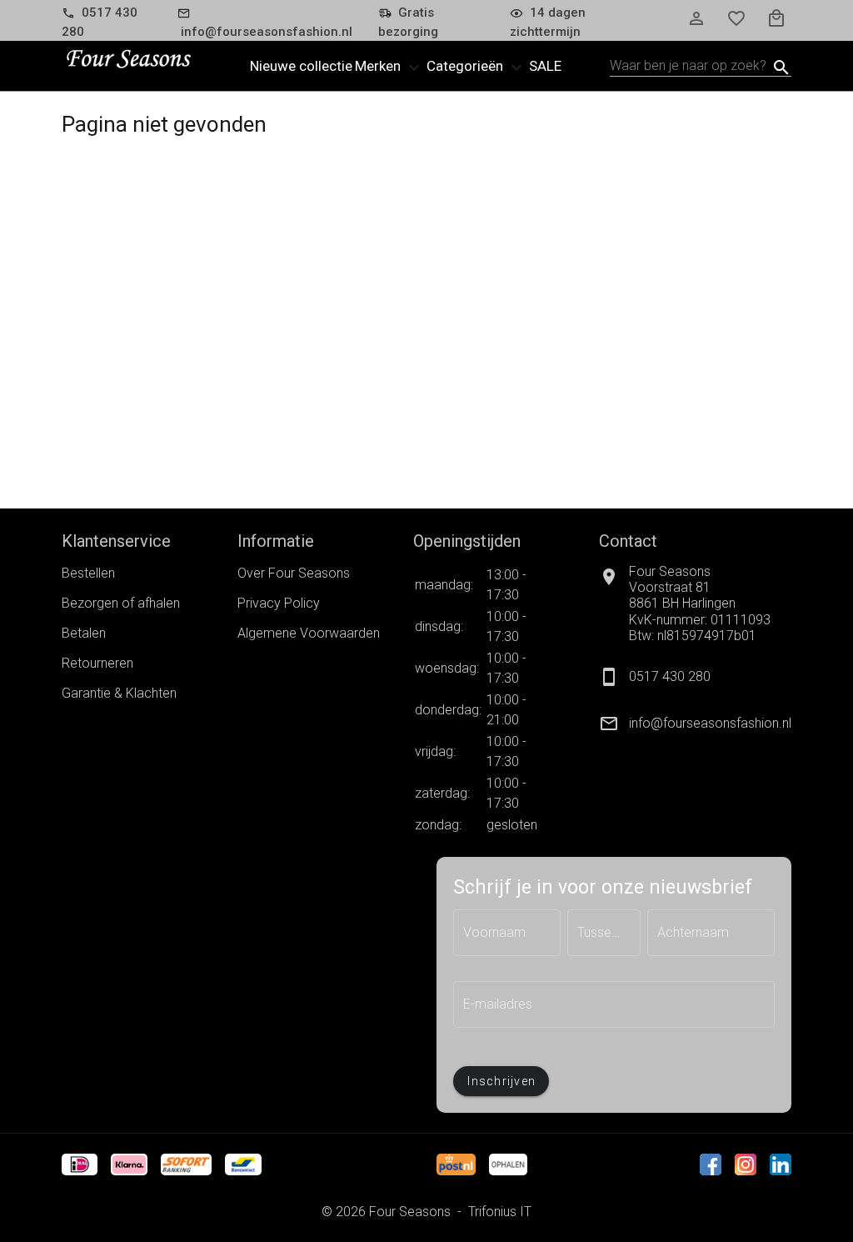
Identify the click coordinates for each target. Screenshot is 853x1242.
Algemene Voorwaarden (308, 633)
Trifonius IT (499, 1211)
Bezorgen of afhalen (121, 603)
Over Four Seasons (293, 573)
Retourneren (97, 663)
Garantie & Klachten (119, 693)
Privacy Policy (278, 603)
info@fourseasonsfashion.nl (710, 723)
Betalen (84, 633)
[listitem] (695, 723)
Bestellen (88, 573)
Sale (545, 66)
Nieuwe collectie (301, 66)
